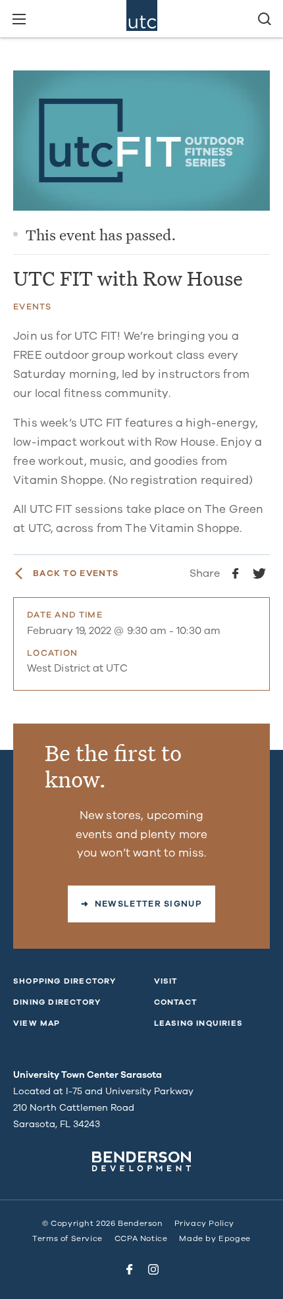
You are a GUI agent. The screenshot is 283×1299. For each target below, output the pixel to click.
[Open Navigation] (19, 19)
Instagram (153, 1269)
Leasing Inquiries (198, 1023)
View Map (37, 1023)
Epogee (235, 1238)
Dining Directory (57, 1002)
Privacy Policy (204, 1223)
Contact (175, 1002)
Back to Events (75, 574)
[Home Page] (141, 19)
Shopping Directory (64, 981)
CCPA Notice (141, 1238)
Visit (166, 981)
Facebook (129, 1269)
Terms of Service (67, 1238)
